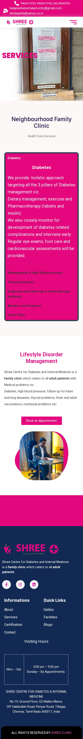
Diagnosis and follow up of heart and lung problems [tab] (39, 293)
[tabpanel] (41, 215)
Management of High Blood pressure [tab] (35, 273)
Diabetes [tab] (14, 158)
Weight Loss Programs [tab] (24, 306)
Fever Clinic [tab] (16, 315)
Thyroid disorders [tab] (21, 282)
